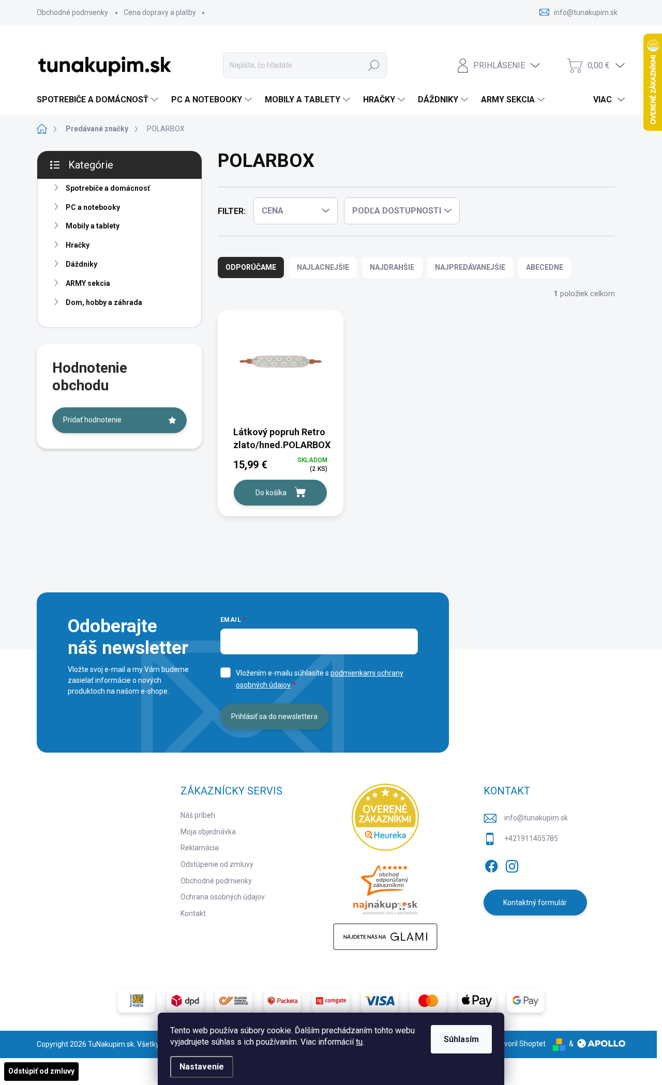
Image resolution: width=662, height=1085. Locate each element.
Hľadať (374, 65)
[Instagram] (512, 864)
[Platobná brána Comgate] (331, 1001)
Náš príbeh (197, 815)
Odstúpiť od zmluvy (41, 1071)
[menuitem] (99, 99)
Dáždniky (81, 264)
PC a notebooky (93, 207)
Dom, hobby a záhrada (104, 302)
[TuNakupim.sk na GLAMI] (385, 936)
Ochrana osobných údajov (222, 897)
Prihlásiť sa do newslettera (274, 716)
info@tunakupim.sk (536, 818)
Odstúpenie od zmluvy (216, 864)
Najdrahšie (392, 267)
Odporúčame (250, 267)
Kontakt (193, 913)
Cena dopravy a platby (160, 12)
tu (359, 1042)
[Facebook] (491, 864)
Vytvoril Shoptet (519, 1044)
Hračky (77, 245)
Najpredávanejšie (470, 267)
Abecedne (544, 267)
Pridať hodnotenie (92, 420)
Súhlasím (461, 1039)
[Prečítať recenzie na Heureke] (385, 817)
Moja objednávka (208, 832)
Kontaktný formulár (535, 902)
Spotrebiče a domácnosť (108, 188)
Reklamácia (199, 848)
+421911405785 (531, 838)
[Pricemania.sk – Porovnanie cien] (385, 887)
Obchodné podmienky (72, 12)
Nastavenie (201, 1067)
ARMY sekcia (88, 283)
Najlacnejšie (323, 267)
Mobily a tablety (92, 226)
